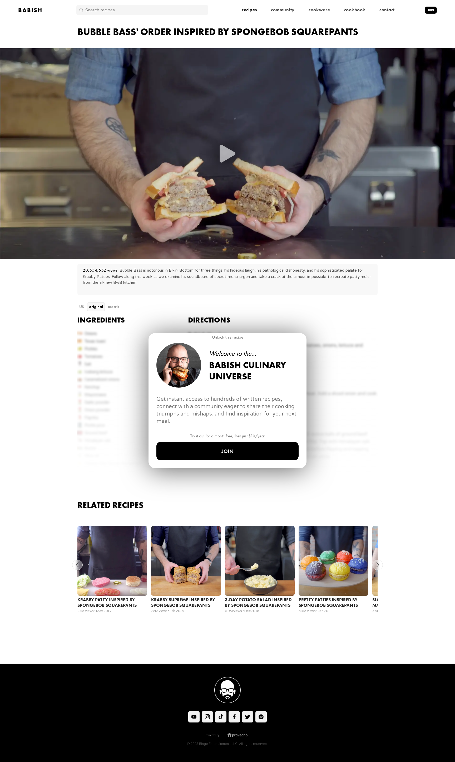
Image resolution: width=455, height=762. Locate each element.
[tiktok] (194, 716)
